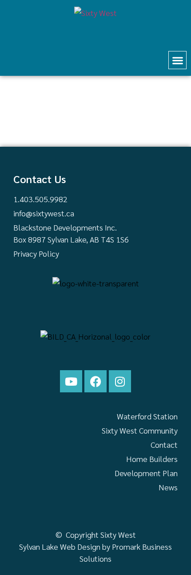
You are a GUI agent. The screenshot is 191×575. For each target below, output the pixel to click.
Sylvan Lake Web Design (59, 546)
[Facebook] (95, 381)
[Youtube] (71, 381)
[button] (177, 60)
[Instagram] (120, 381)
